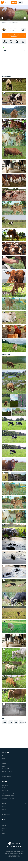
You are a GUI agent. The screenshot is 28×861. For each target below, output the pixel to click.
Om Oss (4, 846)
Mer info (5, 49)
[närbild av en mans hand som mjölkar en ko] (13, 261)
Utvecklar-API (5, 802)
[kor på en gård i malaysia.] (13, 193)
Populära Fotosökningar (8, 829)
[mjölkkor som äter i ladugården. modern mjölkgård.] (13, 179)
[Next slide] (22, 756)
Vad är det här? (13, 47)
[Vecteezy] (2, 2)
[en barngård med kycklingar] (13, 330)
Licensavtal (5, 819)
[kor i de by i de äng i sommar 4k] (9, 435)
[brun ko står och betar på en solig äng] (5, 500)
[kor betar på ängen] (13, 152)
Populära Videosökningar (8, 832)
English (4, 857)
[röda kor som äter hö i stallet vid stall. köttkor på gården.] (13, 124)
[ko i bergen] (13, 111)
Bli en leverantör (6, 848)
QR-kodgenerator (6, 810)
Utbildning (4, 800)
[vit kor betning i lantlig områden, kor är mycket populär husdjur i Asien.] (13, 688)
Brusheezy (4, 789)
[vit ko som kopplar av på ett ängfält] (13, 317)
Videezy (4, 795)
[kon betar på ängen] (13, 488)
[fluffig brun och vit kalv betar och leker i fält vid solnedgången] (10, 510)
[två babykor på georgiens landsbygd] (13, 344)
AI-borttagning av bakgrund (9, 808)
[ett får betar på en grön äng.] (13, 660)
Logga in (21, 2)
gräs (10, 756)
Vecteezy (4, 792)
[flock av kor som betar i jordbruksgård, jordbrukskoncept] (13, 138)
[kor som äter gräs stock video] (13, 84)
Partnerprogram (6, 824)
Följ (23, 30)
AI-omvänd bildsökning (7, 805)
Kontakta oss (5, 843)
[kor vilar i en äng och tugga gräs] (13, 619)
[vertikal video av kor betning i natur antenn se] (14, 410)
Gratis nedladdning (14, 35)
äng (16, 756)
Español (4, 859)
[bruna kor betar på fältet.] (13, 289)
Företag (4, 797)
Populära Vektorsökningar (8, 827)
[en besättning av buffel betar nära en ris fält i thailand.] (13, 564)
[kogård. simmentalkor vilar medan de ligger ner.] (13, 248)
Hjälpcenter (5, 840)
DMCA (3, 821)
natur (4, 756)
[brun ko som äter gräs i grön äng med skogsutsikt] (13, 234)
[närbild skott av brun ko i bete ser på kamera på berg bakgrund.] (13, 275)
